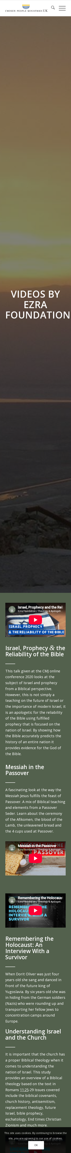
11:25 (24, 1089)
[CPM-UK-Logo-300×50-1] (26, 8)
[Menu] (60, 8)
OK (36, 1145)
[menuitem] (51, 8)
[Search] (51, 8)
